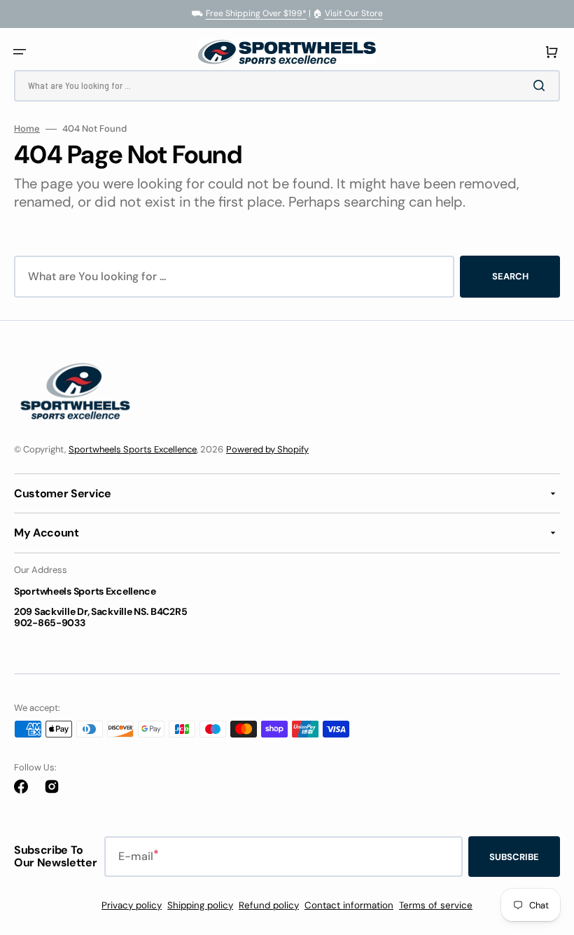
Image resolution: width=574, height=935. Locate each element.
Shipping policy (200, 905)
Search (510, 276)
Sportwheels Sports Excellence (133, 449)
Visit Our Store (354, 13)
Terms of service (435, 905)
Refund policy (269, 905)
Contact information (348, 905)
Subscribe (514, 857)
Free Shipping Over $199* (256, 13)
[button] (19, 51)
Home (27, 128)
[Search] (542, 85)
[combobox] (287, 86)
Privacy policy (132, 905)
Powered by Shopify (267, 449)
